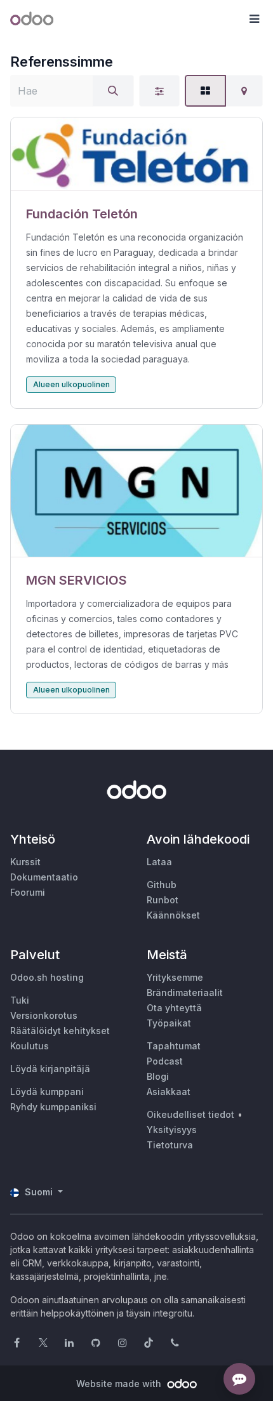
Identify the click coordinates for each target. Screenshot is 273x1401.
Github (161, 884)
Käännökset (173, 915)
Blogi (158, 1076)
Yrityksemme (175, 977)
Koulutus (29, 1045)
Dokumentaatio (44, 877)
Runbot (162, 899)
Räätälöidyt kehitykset (60, 1030)
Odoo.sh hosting (47, 977)
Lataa (159, 861)
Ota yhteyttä (174, 1007)
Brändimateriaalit (185, 992)
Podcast (165, 1061)
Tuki (19, 1000)
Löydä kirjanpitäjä (50, 1068)
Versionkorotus (43, 1015)
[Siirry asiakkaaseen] (136, 154)
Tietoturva (170, 1144)
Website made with (120, 1383)
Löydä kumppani (47, 1091)
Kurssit (25, 861)
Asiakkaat (168, 1091)
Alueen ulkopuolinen (71, 384)
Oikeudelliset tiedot (190, 1114)
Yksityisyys (172, 1129)
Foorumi (27, 892)
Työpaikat (169, 1023)
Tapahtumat (174, 1045)
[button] (254, 19)
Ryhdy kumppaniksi (53, 1106)
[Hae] (113, 91)
